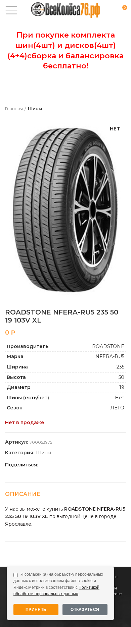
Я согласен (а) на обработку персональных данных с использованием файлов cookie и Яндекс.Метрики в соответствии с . (58, 584)
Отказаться (85, 609)
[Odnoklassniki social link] (60, 464)
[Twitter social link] (52, 464)
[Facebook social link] (45, 464)
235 (120, 367)
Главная (14, 108)
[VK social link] (76, 464)
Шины (35, 108)
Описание (22, 494)
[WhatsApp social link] (68, 464)
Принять (36, 609)
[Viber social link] (91, 464)
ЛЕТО (117, 408)
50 (121, 377)
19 (121, 387)
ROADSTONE (108, 346)
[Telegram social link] (83, 464)
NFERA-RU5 (109, 356)
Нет (119, 398)
